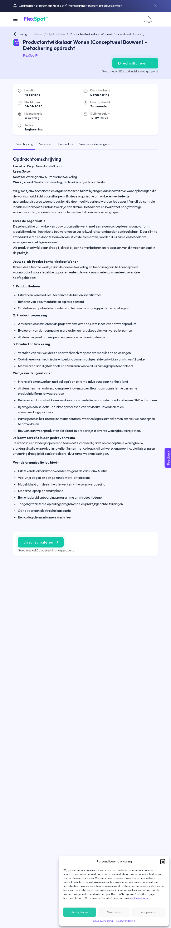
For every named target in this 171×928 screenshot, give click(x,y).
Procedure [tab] (65, 144)
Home (38, 34)
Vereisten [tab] (45, 144)
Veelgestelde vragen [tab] (94, 144)
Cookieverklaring (103, 920)
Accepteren (79, 912)
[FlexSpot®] (35, 19)
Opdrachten (56, 34)
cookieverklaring (140, 898)
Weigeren (114, 912)
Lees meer (114, 6)
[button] (163, 861)
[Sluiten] (155, 5)
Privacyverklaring (125, 920)
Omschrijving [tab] (24, 144)
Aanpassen (148, 912)
